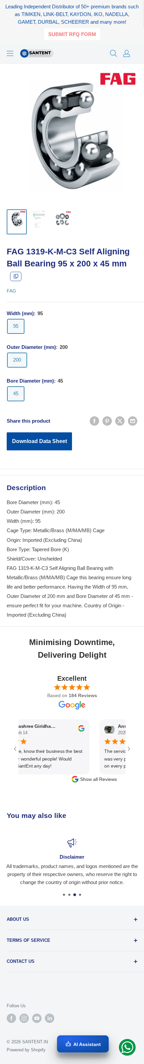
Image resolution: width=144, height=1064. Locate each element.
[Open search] (113, 53)
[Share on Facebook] (94, 421)
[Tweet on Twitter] (120, 421)
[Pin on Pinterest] (107, 421)
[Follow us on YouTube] (37, 1018)
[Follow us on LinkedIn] (49, 1018)
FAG (11, 290)
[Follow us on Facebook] (11, 1018)
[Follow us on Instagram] (24, 1018)
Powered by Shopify (26, 1049)
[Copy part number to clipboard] (15, 276)
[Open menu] (10, 53)
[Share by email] (132, 421)
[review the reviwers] (74, 730)
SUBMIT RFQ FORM (72, 34)
